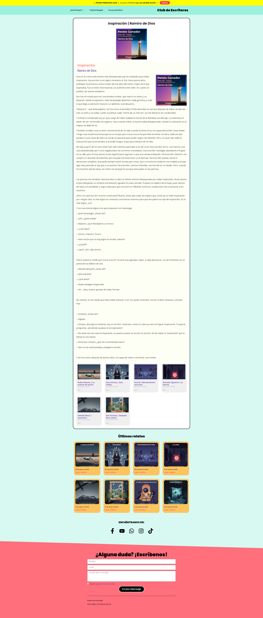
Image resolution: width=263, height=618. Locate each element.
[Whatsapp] (131, 531)
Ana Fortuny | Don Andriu (114, 383)
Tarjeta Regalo (96, 10)
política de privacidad (106, 584)
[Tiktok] (150, 531)
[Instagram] (141, 531)
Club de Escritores (172, 10)
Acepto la (102, 584)
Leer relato (81, 472)
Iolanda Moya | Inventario (85, 416)
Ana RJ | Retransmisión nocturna (144, 383)
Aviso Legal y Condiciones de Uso (99, 604)
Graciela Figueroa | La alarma (173, 383)
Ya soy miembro (115, 10)
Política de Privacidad (95, 601)
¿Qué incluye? (76, 10)
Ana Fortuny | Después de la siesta (116, 416)
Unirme (165, 3)
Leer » (79, 390)
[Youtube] (122, 531)
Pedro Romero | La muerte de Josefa (86, 383)
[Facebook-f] (112, 531)
